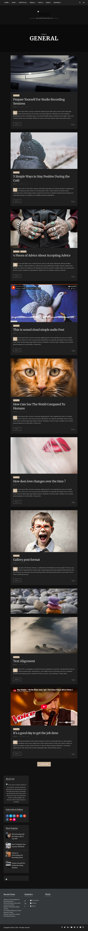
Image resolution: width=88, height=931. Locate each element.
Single (32, 2)
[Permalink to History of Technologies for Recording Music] (8, 854)
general (16, 95)
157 (74, 124)
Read (16, 124)
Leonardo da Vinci (19, 607)
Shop (13, 2)
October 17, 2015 (23, 184)
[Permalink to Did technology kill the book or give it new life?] (8, 835)
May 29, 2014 (21, 484)
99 (74, 350)
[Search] (80, 2)
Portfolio (22, 2)
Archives (57, 2)
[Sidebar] (83, 2)
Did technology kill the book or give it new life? (18, 836)
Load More (43, 764)
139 (74, 201)
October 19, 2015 (23, 107)
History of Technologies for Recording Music (17, 855)
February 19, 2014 (23, 563)
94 (74, 754)
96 (74, 680)
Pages (48, 2)
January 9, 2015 (23, 333)
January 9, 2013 (23, 664)
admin (15, 107)
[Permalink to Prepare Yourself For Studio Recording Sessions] (8, 864)
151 (74, 276)
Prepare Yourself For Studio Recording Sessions (18, 865)
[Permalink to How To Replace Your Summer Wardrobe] (8, 845)
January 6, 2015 (23, 411)
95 (74, 502)
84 (74, 580)
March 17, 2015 (22, 258)
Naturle (23, 251)
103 (74, 429)
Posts (40, 2)
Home (6, 2)
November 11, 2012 (23, 736)
